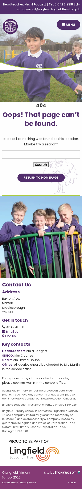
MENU (70, 24)
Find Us (10, 336)
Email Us (11, 332)
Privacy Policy (28, 482)
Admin (72, 482)
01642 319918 (64, 4)
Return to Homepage (41, 177)
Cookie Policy (10, 482)
